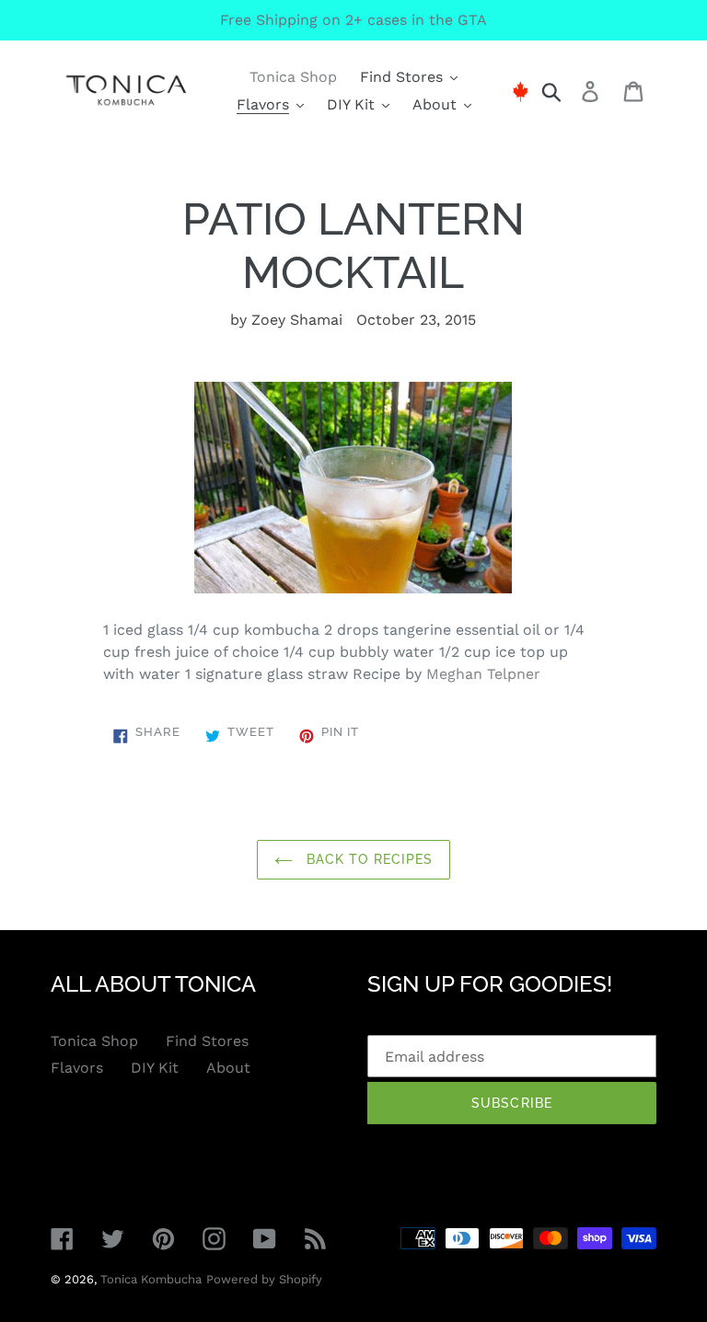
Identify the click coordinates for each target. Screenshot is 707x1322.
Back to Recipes (368, 859)
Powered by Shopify (264, 1279)
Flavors (77, 1067)
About (228, 1067)
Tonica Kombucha (151, 1279)
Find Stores (207, 1041)
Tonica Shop (94, 1041)
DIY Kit (155, 1067)
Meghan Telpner (483, 674)
